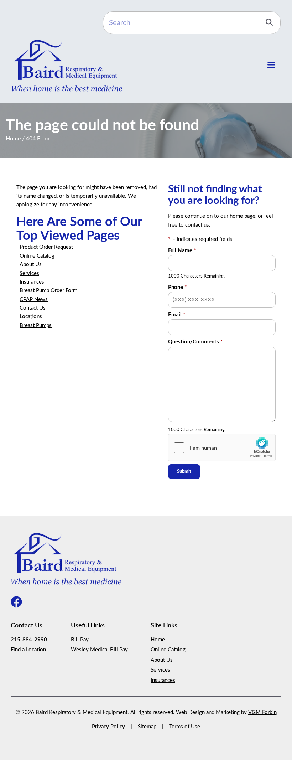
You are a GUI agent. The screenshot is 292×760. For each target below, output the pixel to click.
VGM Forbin (262, 712)
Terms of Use (184, 726)
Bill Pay (80, 639)
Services (29, 273)
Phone (177, 287)
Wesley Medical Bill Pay (99, 649)
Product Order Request (46, 247)
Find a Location (28, 649)
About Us (31, 264)
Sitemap (147, 726)
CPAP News (34, 299)
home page (242, 216)
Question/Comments (195, 342)
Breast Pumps (36, 325)
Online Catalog (37, 256)
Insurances (32, 282)
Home (13, 138)
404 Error (38, 138)
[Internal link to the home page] (66, 558)
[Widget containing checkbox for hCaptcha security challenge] (222, 447)
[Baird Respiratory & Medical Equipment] (66, 65)
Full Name (182, 250)
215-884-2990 (29, 639)
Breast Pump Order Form (48, 290)
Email (176, 314)
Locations (31, 316)
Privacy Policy (108, 726)
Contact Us (33, 308)
